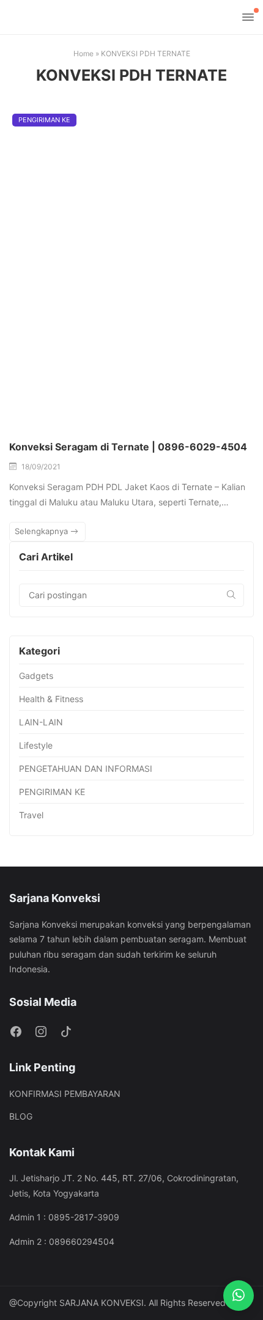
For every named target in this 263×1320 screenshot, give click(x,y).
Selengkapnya (42, 531)
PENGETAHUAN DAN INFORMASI (85, 768)
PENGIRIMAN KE (44, 120)
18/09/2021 (41, 466)
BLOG (20, 1116)
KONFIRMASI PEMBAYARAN (64, 1093)
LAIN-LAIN (41, 722)
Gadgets (36, 675)
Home (83, 53)
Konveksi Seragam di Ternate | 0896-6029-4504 (128, 447)
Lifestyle (36, 745)
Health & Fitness (51, 699)
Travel (31, 815)
